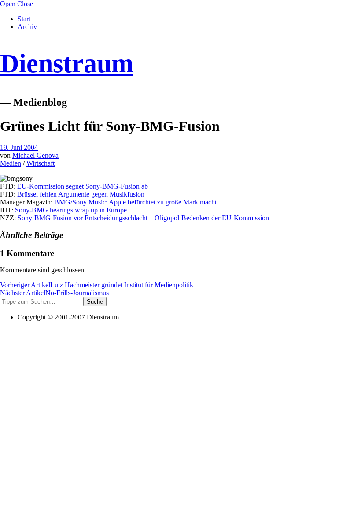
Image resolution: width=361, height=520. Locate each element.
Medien (10, 163)
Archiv (27, 26)
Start (24, 18)
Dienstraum (66, 63)
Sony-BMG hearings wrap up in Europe (71, 210)
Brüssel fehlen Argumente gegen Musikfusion (80, 194)
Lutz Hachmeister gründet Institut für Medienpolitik (96, 285)
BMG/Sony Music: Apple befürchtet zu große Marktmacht (135, 202)
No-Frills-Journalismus (54, 293)
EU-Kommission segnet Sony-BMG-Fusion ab (82, 186)
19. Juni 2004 (19, 147)
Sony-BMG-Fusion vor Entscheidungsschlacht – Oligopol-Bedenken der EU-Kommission (143, 218)
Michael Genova (35, 155)
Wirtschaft (40, 163)
